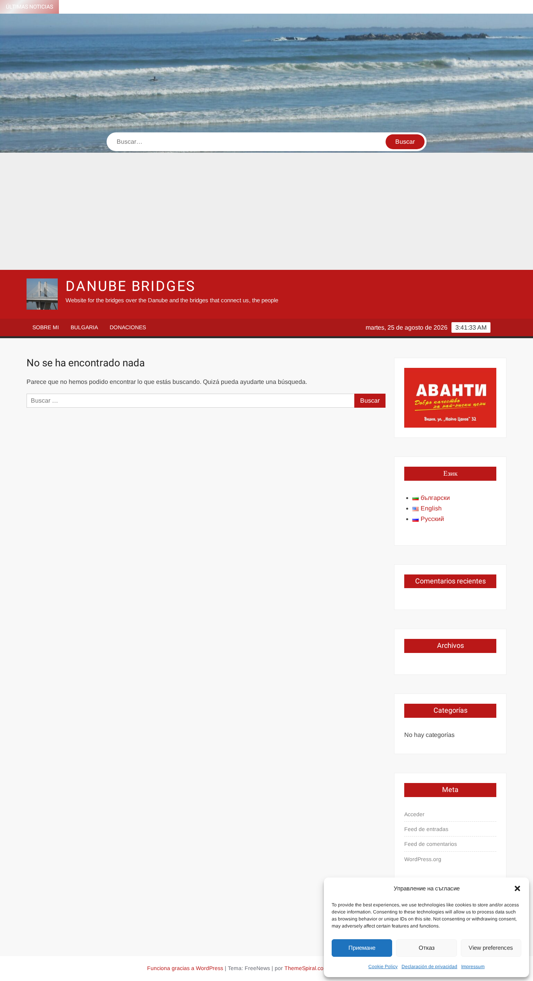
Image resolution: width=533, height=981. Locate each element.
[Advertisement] (266, 211)
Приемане (361, 947)
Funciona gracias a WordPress (185, 968)
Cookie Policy (383, 966)
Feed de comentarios (430, 844)
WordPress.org (422, 859)
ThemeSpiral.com (306, 968)
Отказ (427, 947)
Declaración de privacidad (429, 966)
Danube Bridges (130, 286)
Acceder (414, 814)
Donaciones (128, 327)
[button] (517, 888)
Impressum (473, 966)
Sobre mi (45, 327)
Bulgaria (84, 327)
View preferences (491, 947)
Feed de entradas (426, 829)
